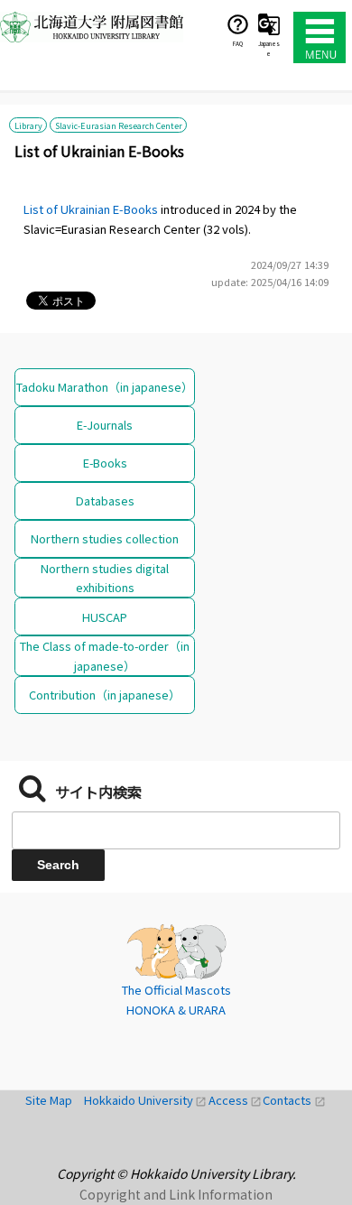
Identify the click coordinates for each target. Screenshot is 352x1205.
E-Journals (105, 424)
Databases (105, 500)
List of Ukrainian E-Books (90, 209)
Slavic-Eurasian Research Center (118, 124)
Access (236, 1099)
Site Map (54, 1099)
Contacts (294, 1099)
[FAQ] (238, 24)
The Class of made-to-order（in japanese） (105, 655)
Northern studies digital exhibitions (105, 578)
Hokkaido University (146, 1099)
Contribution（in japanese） (105, 694)
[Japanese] (269, 24)
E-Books (105, 462)
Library (28, 124)
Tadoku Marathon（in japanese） (104, 386)
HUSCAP (104, 617)
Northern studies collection (105, 538)
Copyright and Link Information (176, 1194)
